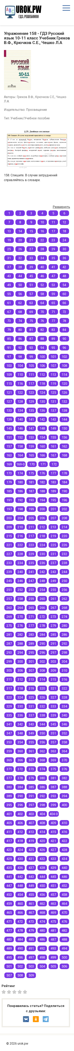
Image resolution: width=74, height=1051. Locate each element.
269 (9, 617)
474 (42, 921)
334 (64, 706)
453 (9, 895)
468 (42, 913)
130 (42, 401)
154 (42, 437)
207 (53, 518)
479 (31, 930)
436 (20, 868)
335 (9, 715)
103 (9, 366)
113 (53, 375)
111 (31, 375)
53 (53, 285)
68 (20, 312)
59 (53, 294)
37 (9, 267)
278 (42, 626)
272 (42, 617)
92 (20, 348)
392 (42, 796)
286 (64, 635)
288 (20, 644)
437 (31, 868)
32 (20, 258)
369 (53, 760)
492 (42, 948)
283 (31, 635)
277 (31, 626)
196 (64, 500)
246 (20, 581)
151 (9, 437)
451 (53, 886)
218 (42, 536)
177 (53, 473)
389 (9, 796)
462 (42, 904)
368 (42, 760)
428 (64, 850)
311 (9, 679)
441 (9, 877)
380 (42, 778)
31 (9, 258)
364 (64, 751)
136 (42, 410)
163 (9, 455)
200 (42, 509)
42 (64, 267)
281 (9, 635)
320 (42, 688)
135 (31, 410)
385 (31, 787)
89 (53, 339)
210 (20, 527)
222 (20, 545)
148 (42, 428)
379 (31, 778)
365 (9, 760)
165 (31, 455)
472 (20, 921)
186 (20, 491)
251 (9, 590)
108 (64, 366)
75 (31, 321)
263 (9, 608)
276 (20, 626)
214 (64, 527)
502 (20, 966)
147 (31, 428)
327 (53, 697)
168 (64, 455)
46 (42, 276)
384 (20, 787)
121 (9, 392)
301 (31, 661)
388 (64, 787)
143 (53, 419)
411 (9, 832)
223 (31, 545)
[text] (25, 991)
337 (31, 715)
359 (9, 751)
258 (20, 599)
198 (20, 509)
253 (31, 590)
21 (31, 240)
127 (9, 401)
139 (9, 419)
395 (9, 805)
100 (42, 357)
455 (31, 895)
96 (64, 348)
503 (31, 966)
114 (64, 375)
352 (64, 733)
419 (31, 841)
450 (42, 886)
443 (31, 877)
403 (31, 814)
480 (42, 930)
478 (20, 930)
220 (64, 536)
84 (64, 330)
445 (53, 877)
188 (42, 491)
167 (53, 455)
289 (31, 644)
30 (64, 249)
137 (53, 410)
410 (64, 823)
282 (20, 635)
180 (20, 482)
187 (31, 491)
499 (53, 957)
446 (64, 877)
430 (20, 859)
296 (42, 653)
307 (31, 670)
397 (31, 805)
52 (42, 285)
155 (53, 437)
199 (31, 509)
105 (31, 366)
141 (31, 419)
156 (64, 437)
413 (31, 832)
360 (20, 751)
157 (9, 446)
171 (43, 464)
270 (20, 617)
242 (42, 572)
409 (53, 823)
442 (20, 877)
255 (53, 590)
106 (42, 366)
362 (42, 751)
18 (64, 231)
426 (42, 850)
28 (42, 249)
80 (20, 330)
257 (9, 599)
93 (31, 348)
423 (9, 850)
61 (9, 303)
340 (64, 715)
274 (64, 617)
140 (20, 419)
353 (9, 742)
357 (53, 742)
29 (53, 249)
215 (9, 536)
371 (9, 769)
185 (9, 491)
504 (42, 966)
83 (53, 330)
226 (64, 545)
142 (42, 419)
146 (20, 428)
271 (31, 617)
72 (64, 312)
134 (20, 410)
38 (20, 267)
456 (42, 895)
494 (64, 948)
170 (32, 464)
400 (64, 805)
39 (31, 267)
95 (53, 348)
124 (42, 392)
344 (42, 724)
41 (53, 267)
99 (31, 357)
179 (9, 482)
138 (64, 410)
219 (53, 536)
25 (9, 249)
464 (64, 904)
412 (20, 832)
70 (42, 312)
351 (53, 733)
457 (53, 895)
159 (31, 446)
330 (20, 706)
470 (64, 913)
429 (9, 859)
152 (20, 437)
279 (53, 626)
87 (31, 339)
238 (64, 563)
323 (9, 697)
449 (31, 886)
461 (31, 904)
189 (53, 491)
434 (64, 859)
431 (31, 859)
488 (64, 939)
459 (9, 904)
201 (53, 509)
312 (20, 679)
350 (42, 733)
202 (64, 509)
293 (9, 653)
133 (9, 410)
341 (9, 724)
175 (31, 473)
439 (53, 868)
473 (31, 921)
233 (9, 563)
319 (31, 688)
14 (20, 231)
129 (31, 401)
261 (53, 599)
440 (64, 868)
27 (31, 249)
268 (64, 608)
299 (9, 661)
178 (64, 473)
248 (42, 581)
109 (9, 375)
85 (9, 339)
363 (53, 751)
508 (20, 975)
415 (53, 832)
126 (64, 392)
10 (42, 222)
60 (64, 294)
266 (42, 608)
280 (64, 626)
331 (31, 706)
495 (9, 957)
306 (20, 670)
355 (31, 742)
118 (42, 384)
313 (31, 679)
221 (9, 545)
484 (20, 939)
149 (53, 428)
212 (42, 527)
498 (42, 957)
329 (9, 706)
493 (53, 948)
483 (9, 939)
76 (42, 321)
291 (53, 644)
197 (9, 509)
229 (31, 554)
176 (42, 473)
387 (53, 787)
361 (31, 751)
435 (9, 868)
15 (31, 231)
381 (53, 778)
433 (53, 859)
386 (42, 787)
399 (53, 805)
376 (64, 769)
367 (31, 760)
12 (64, 222)
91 (9, 348)
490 (20, 948)
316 (64, 679)
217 (31, 536)
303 (53, 661)
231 (53, 554)
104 (20, 366)
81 (31, 330)
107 (53, 366)
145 (9, 428)
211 (31, 527)
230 (42, 554)
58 (42, 294)
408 (42, 823)
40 (42, 267)
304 (64, 661)
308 (42, 670)
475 (53, 921)
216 (20, 536)
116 (20, 384)
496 (20, 957)
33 (31, 258)
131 (53, 401)
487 (53, 939)
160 (42, 446)
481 (53, 930)
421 (53, 841)
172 (54, 464)
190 (64, 491)
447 (9, 886)
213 (53, 527)
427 (53, 850)
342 (20, 724)
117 (31, 384)
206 (42, 518)
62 (20, 303)
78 (64, 321)
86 (20, 339)
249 (53, 581)
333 (53, 706)
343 (31, 724)
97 (9, 357)
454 (20, 895)
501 (9, 966)
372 (20, 769)
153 (31, 437)
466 (20, 913)
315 (53, 679)
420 (42, 841)
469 (53, 913)
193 (31, 500)
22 (42, 240)
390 (20, 796)
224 (42, 545)
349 (31, 733)
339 (53, 715)
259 (31, 599)
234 (20, 563)
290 (42, 644)
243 (53, 572)
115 (9, 384)
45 (31, 276)
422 (64, 841)
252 (20, 590)
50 (20, 285)
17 (53, 231)
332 (42, 706)
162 (64, 446)
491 (31, 948)
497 (31, 957)
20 (20, 240)
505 (53, 966)
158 (20, 446)
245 (9, 581)
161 (53, 446)
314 (42, 679)
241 (31, 572)
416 (64, 832)
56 (20, 294)
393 (53, 796)
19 (9, 240)
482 (64, 930)
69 (31, 312)
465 (9, 913)
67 (9, 312)
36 (64, 258)
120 (64, 384)
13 (9, 231)
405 (9, 823)
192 (20, 500)
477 (9, 930)
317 (9, 688)
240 (20, 572)
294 (20, 653)
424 (20, 850)
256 (64, 590)
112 (42, 375)
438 (42, 868)
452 (64, 886)
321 (53, 688)
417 (9, 841)
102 (64, 357)
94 (42, 348)
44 (20, 276)
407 (31, 823)
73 (9, 321)
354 (20, 742)
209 (9, 527)
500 (64, 957)
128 (20, 401)
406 (20, 823)
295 (31, 653)
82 (42, 330)
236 (42, 563)
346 (64, 724)
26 (20, 249)
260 (42, 599)
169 (9, 464)
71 (53, 312)
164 (20, 455)
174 (20, 473)
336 (20, 715)
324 (20, 697)
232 (64, 554)
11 (53, 222)
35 (53, 258)
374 (42, 769)
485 (31, 939)
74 (20, 321)
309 (53, 670)
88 (42, 339)
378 (20, 778)
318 (20, 688)
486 (42, 939)
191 (9, 500)
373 (31, 769)
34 (42, 258)
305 (9, 670)
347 (9, 733)
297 (53, 653)
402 (20, 814)
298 (64, 653)
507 (9, 975)
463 (53, 904)
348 (20, 733)
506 (64, 966)
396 (20, 805)
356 (42, 742)
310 (64, 670)
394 (64, 796)
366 (20, 760)
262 (64, 599)
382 (64, 778)
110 (20, 375)
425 (31, 850)
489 (9, 948)
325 (31, 697)
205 (31, 518)
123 (31, 392)
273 (53, 617)
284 (42, 635)
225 (53, 545)
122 (20, 392)
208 (64, 518)
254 (42, 590)
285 (53, 635)
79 (9, 330)
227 (9, 554)
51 (31, 285)
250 (64, 581)
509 (31, 975)
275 (9, 626)
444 (42, 877)
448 (20, 886)
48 (64, 276)
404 (42, 814)
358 (64, 742)
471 (9, 921)
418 (20, 841)
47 (53, 276)
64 (42, 303)
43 (9, 276)
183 (53, 482)
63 (31, 303)
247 (31, 581)
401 (9, 814)
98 (20, 357)
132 (64, 401)
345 (53, 724)
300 (20, 661)
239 (9, 572)
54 (64, 285)
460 (20, 904)
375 (53, 769)
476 (64, 921)
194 (42, 500)
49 (9, 285)
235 (31, 563)
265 (31, 608)
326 (42, 697)
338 (42, 715)
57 (31, 294)
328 (64, 697)
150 (64, 428)
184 (64, 482)
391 (31, 796)
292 (64, 644)
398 (42, 805)
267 (53, 608)
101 (53, 357)
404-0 (54, 814)
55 (9, 294)
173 (9, 473)
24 (64, 240)
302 (42, 661)
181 (31, 482)
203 (9, 518)
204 (20, 518)
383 (9, 787)
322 (64, 688)
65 (53, 303)
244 (64, 572)
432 (42, 859)
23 (53, 240)
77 (53, 321)
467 (31, 913)
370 (64, 760)
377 (9, 778)
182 (42, 482)
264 (20, 608)
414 (42, 832)
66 (64, 303)
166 (42, 455)
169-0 (20, 464)
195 (53, 500)
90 (64, 339)
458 (64, 895)
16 (42, 231)
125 (53, 392)
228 (20, 554)
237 (53, 563)
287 (9, 644)
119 (53, 384)
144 (64, 419)
